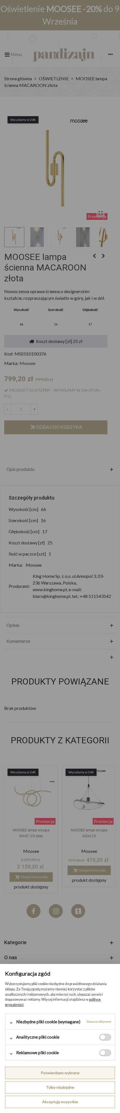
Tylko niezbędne (60, 1087)
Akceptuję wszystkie (60, 1101)
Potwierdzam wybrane (60, 1072)
